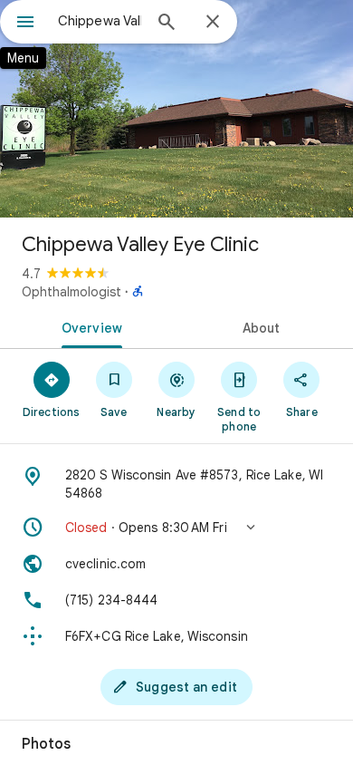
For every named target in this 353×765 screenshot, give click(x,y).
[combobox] (99, 21)
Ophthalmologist (71, 292)
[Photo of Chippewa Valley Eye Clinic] (176, 109)
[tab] (88, 326)
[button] (176, 527)
